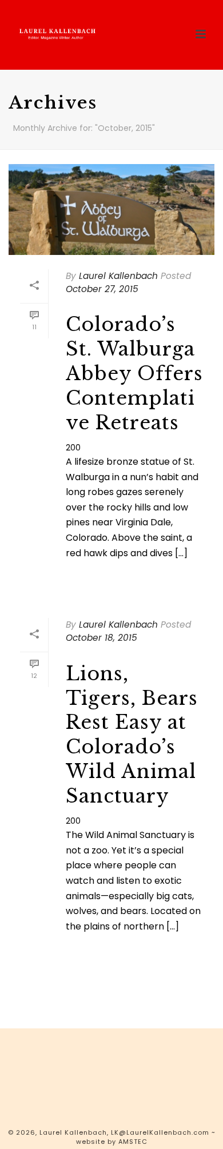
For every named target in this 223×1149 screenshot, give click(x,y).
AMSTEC (133, 1141)
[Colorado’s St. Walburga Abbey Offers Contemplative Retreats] (111, 209)
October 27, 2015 (102, 289)
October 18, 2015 (101, 638)
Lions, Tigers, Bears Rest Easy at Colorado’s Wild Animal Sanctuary (132, 735)
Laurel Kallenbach (118, 276)
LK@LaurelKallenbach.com (160, 1132)
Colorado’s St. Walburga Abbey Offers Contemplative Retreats (134, 373)
